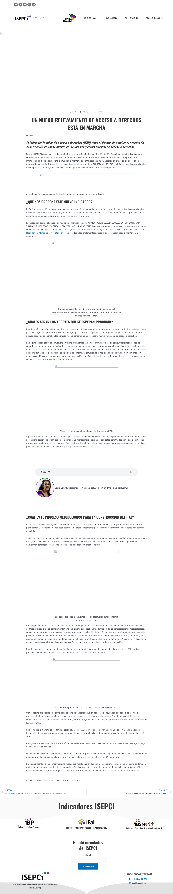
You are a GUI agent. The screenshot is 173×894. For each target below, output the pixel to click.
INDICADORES (111, 18)
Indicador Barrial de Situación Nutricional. (144, 828)
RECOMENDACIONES (154, 18)
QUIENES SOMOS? (91, 18)
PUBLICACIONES (131, 18)
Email (88, 855)
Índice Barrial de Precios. (29, 827)
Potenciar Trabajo (62, 233)
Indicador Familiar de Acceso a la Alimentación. (86, 827)
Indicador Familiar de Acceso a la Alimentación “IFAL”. (74, 157)
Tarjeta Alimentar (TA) (42, 233)
